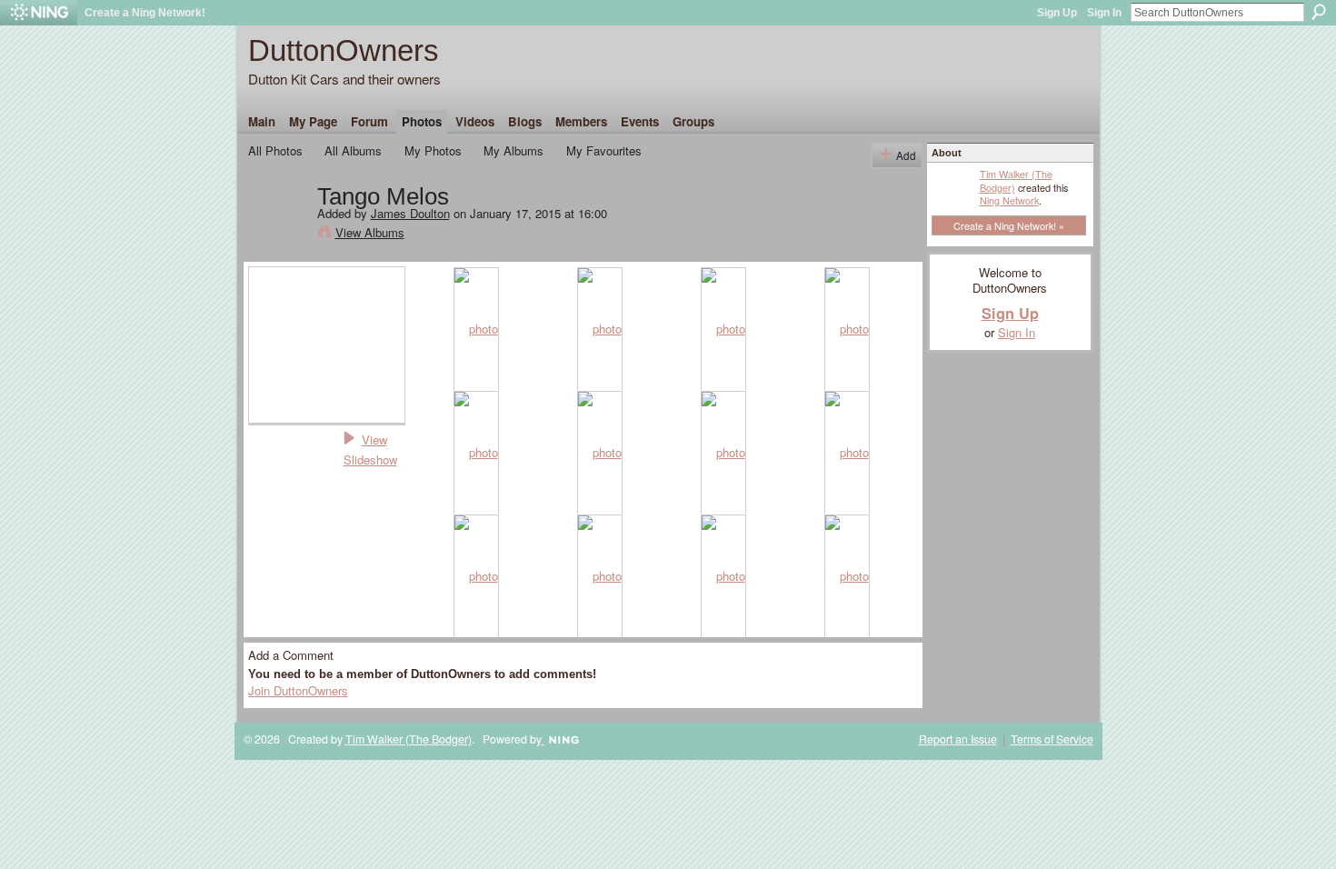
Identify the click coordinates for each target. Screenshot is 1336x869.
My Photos (433, 150)
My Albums (513, 150)
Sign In (1104, 12)
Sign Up (1057, 12)
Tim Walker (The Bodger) (1016, 180)
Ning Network (1009, 200)
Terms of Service (1052, 739)
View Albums (369, 232)
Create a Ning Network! (145, 12)
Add (906, 155)
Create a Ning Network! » (1008, 225)
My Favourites (604, 150)
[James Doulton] (277, 234)
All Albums (353, 150)
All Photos (275, 150)
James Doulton (410, 213)
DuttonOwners (343, 50)
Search (1318, 12)
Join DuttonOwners (298, 690)
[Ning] (38, 12)
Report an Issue (958, 739)
